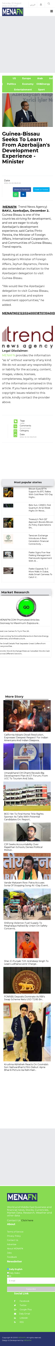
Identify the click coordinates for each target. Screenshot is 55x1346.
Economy (27, 84)
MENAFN (9, 206)
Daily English (15, 1269)
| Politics (10, 84)
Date (7, 180)
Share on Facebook (22, 189)
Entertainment (18, 89)
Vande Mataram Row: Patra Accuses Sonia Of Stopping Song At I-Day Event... (26, 884)
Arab (40, 78)
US (10, 78)
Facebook (24, 1301)
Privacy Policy (14, 1236)
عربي (33, 4)
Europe (26, 78)
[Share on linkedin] (23, 194)
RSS (21, 1322)
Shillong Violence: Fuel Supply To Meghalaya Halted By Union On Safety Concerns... (25, 926)
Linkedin (23, 1318)
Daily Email (24, 1313)
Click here (27, 1220)
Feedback (12, 1257)
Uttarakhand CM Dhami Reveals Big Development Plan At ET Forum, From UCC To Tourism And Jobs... (26, 776)
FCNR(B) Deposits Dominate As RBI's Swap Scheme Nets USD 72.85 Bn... (24, 998)
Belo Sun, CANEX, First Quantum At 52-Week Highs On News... (40, 508)
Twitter (23, 1305)
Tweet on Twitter (41, 189)
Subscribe (31, 1289)
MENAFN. (22, 1337)
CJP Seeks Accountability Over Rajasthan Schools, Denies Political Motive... (23, 847)
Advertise (11, 1244)
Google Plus (25, 1309)
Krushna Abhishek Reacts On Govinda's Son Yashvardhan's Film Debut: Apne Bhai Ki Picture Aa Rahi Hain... (26, 1067)
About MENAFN (15, 1248)
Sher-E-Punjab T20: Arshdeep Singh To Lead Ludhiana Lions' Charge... (26, 962)
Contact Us (12, 1240)
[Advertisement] (27, 44)
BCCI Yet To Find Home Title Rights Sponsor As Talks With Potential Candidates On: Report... (23, 817)
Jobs (9, 1253)
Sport (40, 89)
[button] (41, 4)
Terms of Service (15, 1232)
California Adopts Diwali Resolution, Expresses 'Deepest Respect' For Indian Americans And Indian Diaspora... (26, 737)
